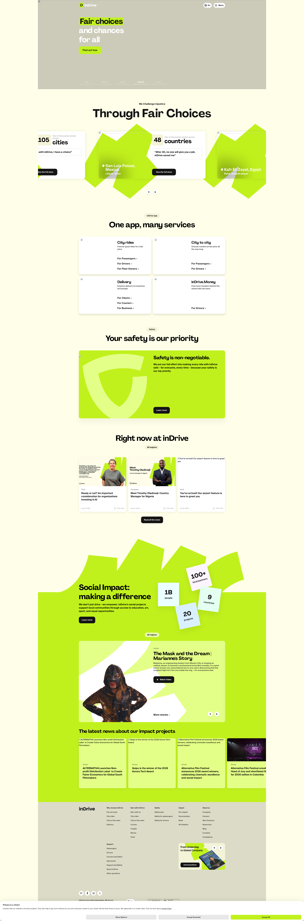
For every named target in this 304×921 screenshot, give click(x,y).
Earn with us (136, 812)
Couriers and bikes (114, 856)
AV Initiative (183, 824)
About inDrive (112, 869)
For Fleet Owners (127, 269)
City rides (111, 816)
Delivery (110, 824)
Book (181, 820)
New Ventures (208, 820)
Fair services (112, 812)
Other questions (113, 873)
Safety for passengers (164, 816)
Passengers (111, 848)
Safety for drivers (162, 820)
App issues (111, 861)
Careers (206, 816)
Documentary (184, 816)
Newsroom (207, 824)
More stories (160, 715)
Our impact (183, 812)
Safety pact (159, 812)
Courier (134, 824)
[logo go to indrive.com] (87, 5)
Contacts (206, 833)
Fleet (133, 837)
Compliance (208, 837)
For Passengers (126, 258)
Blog (204, 828)
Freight (134, 828)
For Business (124, 308)
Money (133, 833)
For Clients (123, 298)
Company (207, 812)
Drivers (110, 852)
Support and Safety (114, 865)
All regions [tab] (152, 447)
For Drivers (123, 263)
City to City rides (113, 820)
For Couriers (124, 303)
